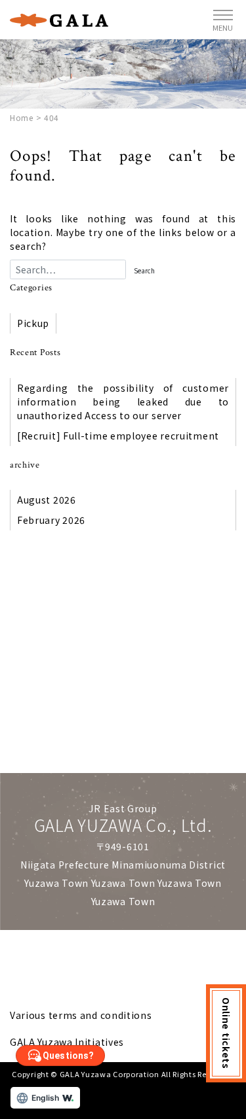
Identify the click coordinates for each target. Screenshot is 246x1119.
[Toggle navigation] (223, 19)
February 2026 (51, 519)
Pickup (33, 323)
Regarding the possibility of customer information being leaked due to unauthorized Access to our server (123, 401)
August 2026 (46, 499)
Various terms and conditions (81, 1015)
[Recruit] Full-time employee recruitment (118, 435)
